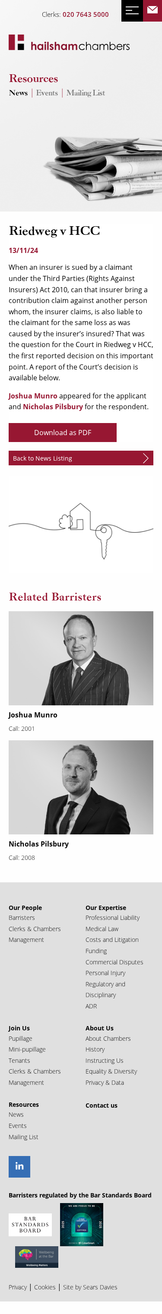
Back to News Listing (42, 458)
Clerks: (75, 14)
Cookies (45, 1287)
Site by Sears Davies (90, 1287)
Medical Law (102, 929)
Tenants (19, 1060)
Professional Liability (113, 917)
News (18, 93)
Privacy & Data (105, 1082)
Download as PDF (62, 432)
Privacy (18, 1287)
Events (47, 93)
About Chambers (108, 1038)
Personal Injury (105, 973)
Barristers (22, 917)
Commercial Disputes (114, 962)
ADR (91, 1006)
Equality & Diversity (111, 1071)
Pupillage (20, 1038)
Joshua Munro (33, 396)
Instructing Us (105, 1060)
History (95, 1049)
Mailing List (85, 93)
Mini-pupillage (27, 1049)
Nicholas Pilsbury (52, 406)
